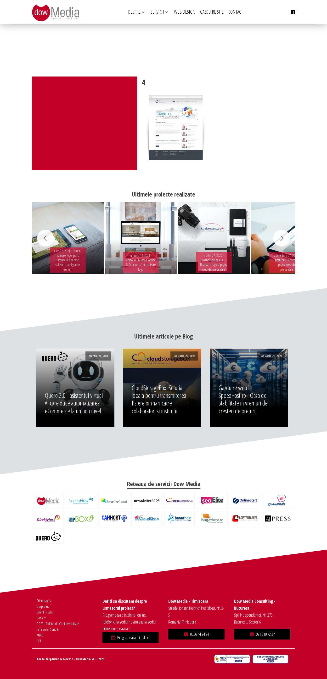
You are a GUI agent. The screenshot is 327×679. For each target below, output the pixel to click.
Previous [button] (45, 238)
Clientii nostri (45, 612)
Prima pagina (44, 600)
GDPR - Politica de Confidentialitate (58, 623)
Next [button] (281, 238)
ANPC (40, 635)
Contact (41, 617)
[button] (130, 637)
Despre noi (43, 606)
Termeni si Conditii (48, 629)
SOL (39, 640)
